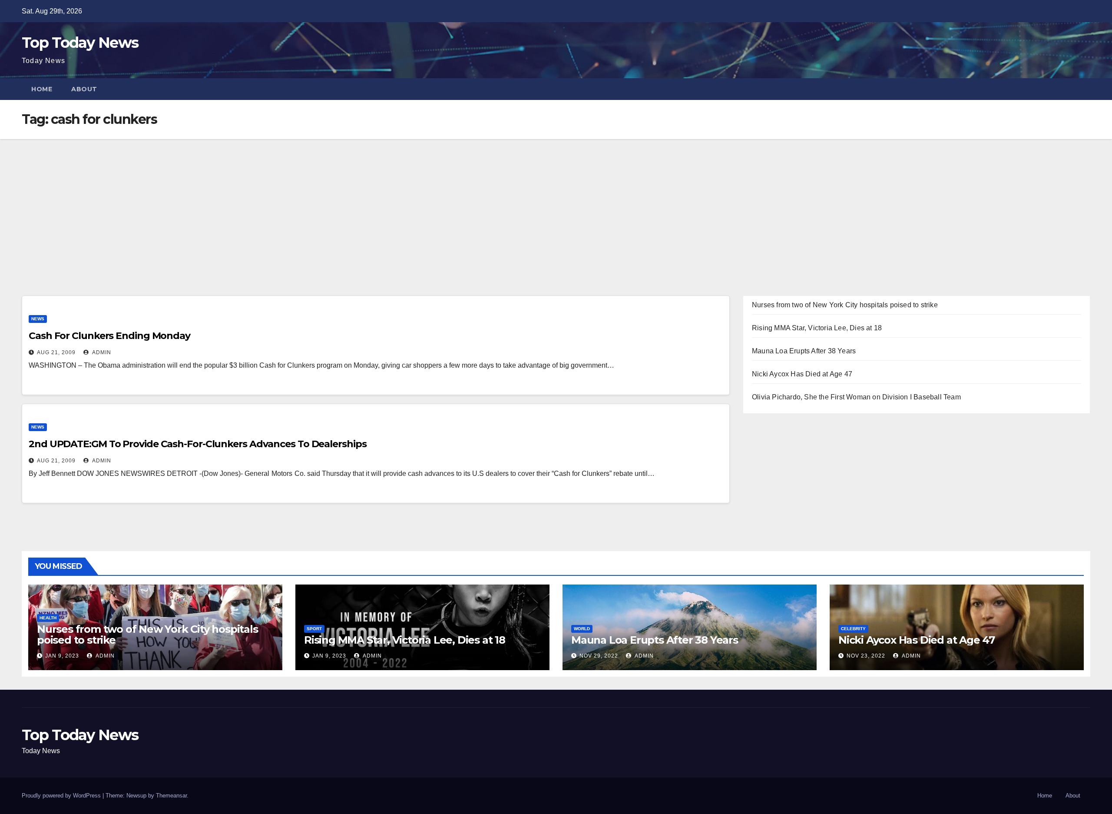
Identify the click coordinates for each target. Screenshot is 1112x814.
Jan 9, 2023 (62, 656)
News (37, 318)
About (84, 89)
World (582, 628)
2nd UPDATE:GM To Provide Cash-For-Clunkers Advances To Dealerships (197, 444)
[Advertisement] (556, 204)
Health (48, 617)
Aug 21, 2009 (56, 352)
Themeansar (171, 795)
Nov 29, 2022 (598, 656)
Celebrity (853, 628)
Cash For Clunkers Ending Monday (109, 336)
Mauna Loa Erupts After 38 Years (804, 351)
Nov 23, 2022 (866, 656)
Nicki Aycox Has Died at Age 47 (802, 374)
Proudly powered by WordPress (62, 795)
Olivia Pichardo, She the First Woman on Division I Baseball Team (856, 397)
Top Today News (80, 42)
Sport (314, 628)
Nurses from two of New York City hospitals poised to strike (845, 305)
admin (101, 352)
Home (41, 89)
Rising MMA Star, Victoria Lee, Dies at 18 (817, 328)
